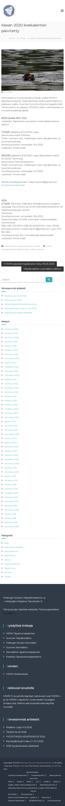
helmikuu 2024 (11, 371)
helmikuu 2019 (11, 497)
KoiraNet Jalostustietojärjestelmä (23, 656)
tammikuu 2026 (11, 337)
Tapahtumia (9, 568)
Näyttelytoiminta (47, 785)
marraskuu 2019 (11, 472)
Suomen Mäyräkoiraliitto (19, 638)
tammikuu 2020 (11, 463)
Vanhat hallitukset (16, 800)
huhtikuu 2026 (11, 333)
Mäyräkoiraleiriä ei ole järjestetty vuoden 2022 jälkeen (32, 788)
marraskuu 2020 (12, 434)
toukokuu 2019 (11, 489)
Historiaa (45, 797)
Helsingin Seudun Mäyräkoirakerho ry (37, 763)
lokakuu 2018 (10, 514)
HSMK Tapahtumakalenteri (20, 633)
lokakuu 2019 (10, 476)
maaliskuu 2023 (11, 388)
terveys (7, 572)
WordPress (56, 766)
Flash (23, 766)
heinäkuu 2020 (11, 447)
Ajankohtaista (32, 772)
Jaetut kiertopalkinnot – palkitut (22, 797)
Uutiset (22, 38)
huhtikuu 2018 (10, 522)
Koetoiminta (10, 246)
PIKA (29, 781)
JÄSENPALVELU (36, 800)
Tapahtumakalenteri (17, 775)
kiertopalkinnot (11, 551)
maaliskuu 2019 (11, 493)
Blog (6, 543)
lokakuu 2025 (10, 346)
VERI (33, 249)
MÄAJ (56, 781)
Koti (5, 769)
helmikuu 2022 (11, 413)
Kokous (7, 560)
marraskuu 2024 (11, 358)
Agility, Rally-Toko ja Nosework (21, 785)
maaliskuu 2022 (11, 409)
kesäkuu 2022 (10, 400)
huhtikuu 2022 (11, 405)
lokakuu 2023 (10, 379)
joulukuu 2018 (10, 505)
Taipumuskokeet (25, 246)
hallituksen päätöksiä (13, 547)
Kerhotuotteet (54, 800)
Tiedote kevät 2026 (13, 300)
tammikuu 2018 (11, 526)
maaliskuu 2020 (11, 459)
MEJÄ (49, 246)
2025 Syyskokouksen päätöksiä (18, 313)
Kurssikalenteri (38, 775)
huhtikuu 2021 (10, 426)
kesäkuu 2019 (10, 484)
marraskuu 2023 (11, 375)
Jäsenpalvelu (55, 775)
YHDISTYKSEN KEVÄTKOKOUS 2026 (20, 304)
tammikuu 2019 (11, 501)
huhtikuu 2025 (11, 350)
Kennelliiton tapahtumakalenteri (23, 652)
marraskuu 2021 (11, 417)
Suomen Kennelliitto (17, 647)
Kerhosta (12, 794)
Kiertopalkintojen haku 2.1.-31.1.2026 (20, 308)
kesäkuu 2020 (10, 451)
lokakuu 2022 (10, 396)
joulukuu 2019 (10, 468)
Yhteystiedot (26, 794)
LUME (46, 781)
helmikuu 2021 (11, 430)
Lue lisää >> (9, 613)
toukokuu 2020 (11, 455)
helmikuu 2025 (11, 354)
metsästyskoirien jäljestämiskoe (15, 249)
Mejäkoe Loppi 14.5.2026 (15, 296)
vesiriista (40, 249)
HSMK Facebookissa (17, 674)
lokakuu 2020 (10, 438)
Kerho (33, 791)
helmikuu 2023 (11, 392)
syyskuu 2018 (10, 518)
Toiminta (33, 778)
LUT (37, 781)
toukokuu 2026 (11, 329)
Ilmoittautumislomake (13, 185)
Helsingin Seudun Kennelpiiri (21, 642)
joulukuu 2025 (10, 341)
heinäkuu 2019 (11, 480)
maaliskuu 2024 (11, 367)
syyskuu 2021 (10, 421)
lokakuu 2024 (10, 362)
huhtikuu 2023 (11, 384)
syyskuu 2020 (10, 442)
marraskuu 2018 (11, 510)
